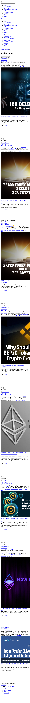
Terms (5, 691)
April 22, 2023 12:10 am (7, 549)
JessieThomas (4, 60)
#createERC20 (4, 556)
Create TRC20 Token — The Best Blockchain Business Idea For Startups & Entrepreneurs (14, 453)
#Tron (24, 396)
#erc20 (13, 230)
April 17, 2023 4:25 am (6, 630)
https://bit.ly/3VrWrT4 (10, 489)
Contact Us (6, 693)
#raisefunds (12, 149)
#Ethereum (23, 147)
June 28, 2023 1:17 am (6, 61)
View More (23, 66)
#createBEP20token (5, 486)
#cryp (22, 230)
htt (20, 151)
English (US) (11, 686)
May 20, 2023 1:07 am (6, 145)
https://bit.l (16, 66)
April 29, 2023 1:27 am (6, 483)
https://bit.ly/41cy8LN (6, 230)
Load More (3, 685)
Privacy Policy (7, 690)
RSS (5, 689)
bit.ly (2, 118)
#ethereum (17, 230)
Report (5, 125)
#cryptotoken (19, 489)
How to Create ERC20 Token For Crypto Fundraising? (14, 608)
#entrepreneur (9, 226)
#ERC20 (21, 554)
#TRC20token (16, 400)
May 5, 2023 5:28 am (6, 310)
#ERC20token (13, 148)
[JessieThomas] (15, 58)
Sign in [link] (2, 18)
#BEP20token (4, 313)
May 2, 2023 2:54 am (6, 394)
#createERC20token (5, 227)
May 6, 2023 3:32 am (6, 224)
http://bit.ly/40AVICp (14, 554)
